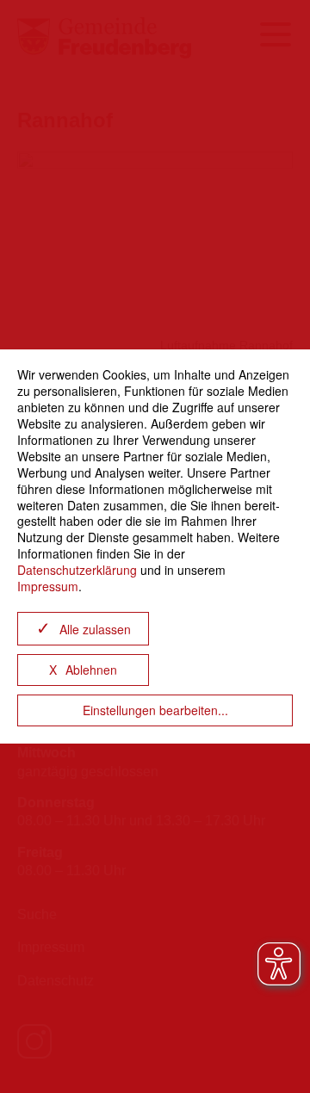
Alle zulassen (95, 629)
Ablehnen (91, 669)
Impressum (47, 586)
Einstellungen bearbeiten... (155, 710)
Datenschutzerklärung (77, 569)
